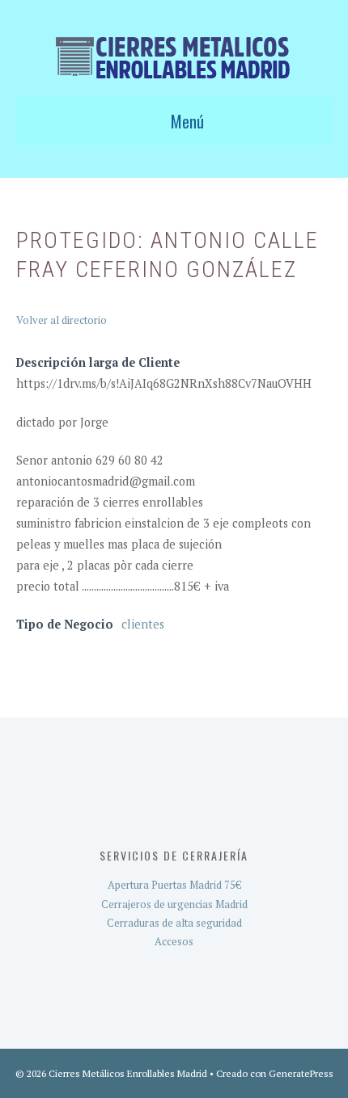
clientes (142, 624)
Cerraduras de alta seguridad (174, 922)
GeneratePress (301, 1073)
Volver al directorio (61, 320)
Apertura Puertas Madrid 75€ (174, 884)
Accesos (174, 941)
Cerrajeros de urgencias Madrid (174, 904)
